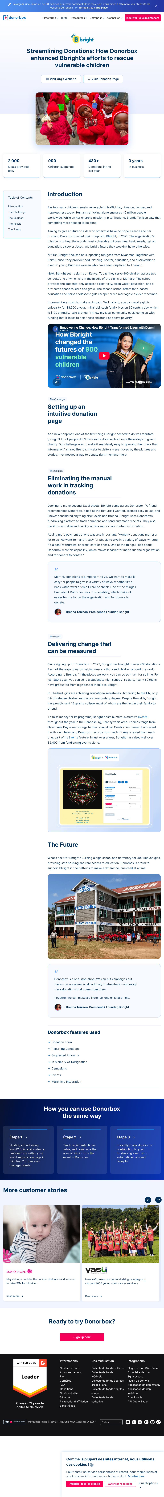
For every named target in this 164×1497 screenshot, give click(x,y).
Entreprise (96, 17)
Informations (69, 1361)
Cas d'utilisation (102, 1361)
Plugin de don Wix (139, 1380)
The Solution (15, 217)
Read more (13, 1296)
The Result (14, 223)
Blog (62, 1376)
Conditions (66, 1389)
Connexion (113, 17)
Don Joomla (135, 1397)
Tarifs (64, 17)
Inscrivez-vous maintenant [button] (142, 17)
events (142, 717)
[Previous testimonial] (158, 1200)
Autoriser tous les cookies (85, 1483)
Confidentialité (69, 1393)
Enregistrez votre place (93, 7)
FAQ (62, 1384)
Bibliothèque (67, 1405)
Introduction (15, 206)
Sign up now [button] (82, 1337)
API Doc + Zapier (138, 1401)
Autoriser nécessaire (120, 1483)
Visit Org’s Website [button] (63, 79)
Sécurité (65, 1397)
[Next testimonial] (148, 1200)
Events (73, 737)
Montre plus (136, 1476)
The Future (14, 229)
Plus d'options (148, 1483)
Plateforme (49, 17)
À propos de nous (71, 1372)
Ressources (78, 17)
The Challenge (16, 212)
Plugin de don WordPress (143, 1368)
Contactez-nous (69, 1368)
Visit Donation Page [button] (105, 79)
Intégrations (136, 1361)
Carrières (65, 1380)
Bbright (111, 236)
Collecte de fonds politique (107, 1368)
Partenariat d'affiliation (74, 1401)
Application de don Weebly (144, 1384)
